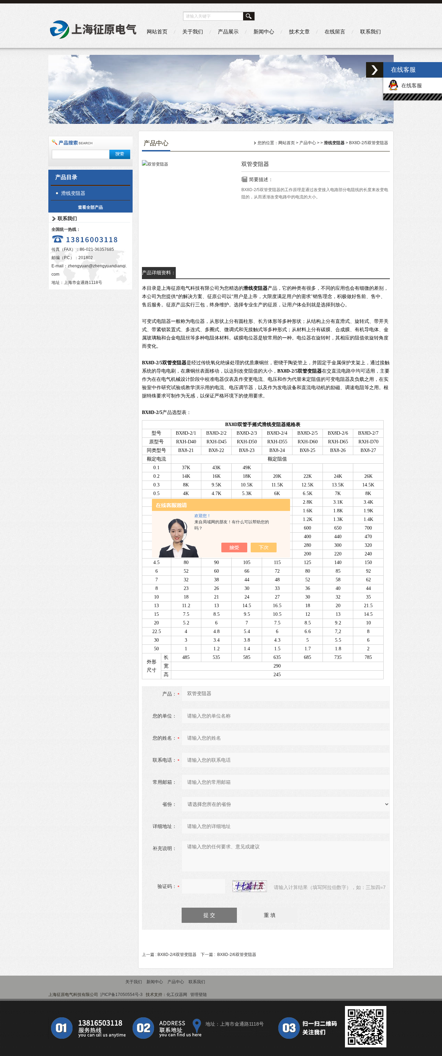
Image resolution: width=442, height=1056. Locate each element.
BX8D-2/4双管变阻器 (176, 954)
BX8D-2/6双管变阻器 (236, 954)
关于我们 (192, 31)
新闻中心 (263, 31)
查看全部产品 (90, 207)
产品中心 (307, 142)
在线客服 (410, 85)
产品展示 (228, 31)
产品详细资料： (159, 272)
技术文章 (299, 31)
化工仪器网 (176, 994)
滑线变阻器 (73, 193)
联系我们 (370, 31)
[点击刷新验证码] (249, 886)
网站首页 (157, 31)
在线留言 (335, 31)
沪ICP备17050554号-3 (121, 994)
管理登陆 (198, 994)
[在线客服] (374, 70)
